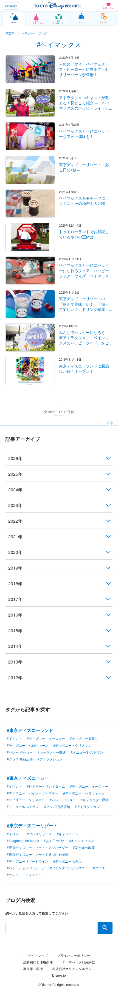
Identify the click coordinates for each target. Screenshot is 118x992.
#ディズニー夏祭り (84, 738)
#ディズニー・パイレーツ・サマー (32, 793)
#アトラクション (50, 759)
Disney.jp (59, 975)
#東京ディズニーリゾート (32, 825)
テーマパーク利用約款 (78, 962)
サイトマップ (38, 955)
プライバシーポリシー (73, 955)
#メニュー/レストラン (87, 752)
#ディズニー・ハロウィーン (27, 745)
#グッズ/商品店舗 (20, 759)
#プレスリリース (39, 833)
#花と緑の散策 (84, 847)
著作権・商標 (33, 969)
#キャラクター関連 (52, 752)
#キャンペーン (67, 833)
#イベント (14, 738)
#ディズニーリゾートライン (27, 861)
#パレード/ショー (20, 752)
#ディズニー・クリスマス (72, 745)
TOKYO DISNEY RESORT (57, 6)
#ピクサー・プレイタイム (46, 786)
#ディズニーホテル (67, 861)
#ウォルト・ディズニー (24, 874)
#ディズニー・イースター (46, 738)
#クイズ (99, 867)
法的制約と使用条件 (38, 962)
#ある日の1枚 (54, 840)
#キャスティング (81, 840)
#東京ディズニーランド (30, 730)
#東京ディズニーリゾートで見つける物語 (37, 854)
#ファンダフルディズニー (69, 867)
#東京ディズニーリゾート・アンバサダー (37, 847)
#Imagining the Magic (23, 840)
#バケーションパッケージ (26, 867)
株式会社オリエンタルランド (73, 969)
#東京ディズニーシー (28, 778)
